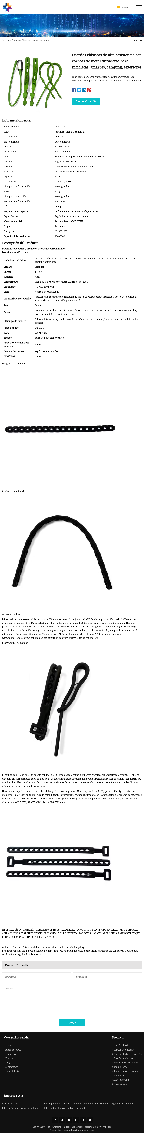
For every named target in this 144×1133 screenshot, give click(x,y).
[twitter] (62, 1120)
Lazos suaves (120, 1084)
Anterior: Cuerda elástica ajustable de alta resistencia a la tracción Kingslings (43, 947)
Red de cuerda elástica (125, 1071)
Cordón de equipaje (124, 1049)
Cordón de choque (123, 1058)
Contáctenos (11, 1066)
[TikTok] (83, 1120)
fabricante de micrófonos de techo (20, 1108)
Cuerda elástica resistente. (36, 40)
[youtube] (90, 1120)
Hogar (7, 40)
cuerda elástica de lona (125, 1062)
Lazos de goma (121, 1079)
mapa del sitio (12, 1071)
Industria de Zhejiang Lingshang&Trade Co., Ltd (112, 1103)
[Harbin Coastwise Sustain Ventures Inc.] (7, 7)
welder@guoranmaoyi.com (81, 1130)
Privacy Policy (104, 1126)
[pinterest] (69, 1120)
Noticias (9, 1058)
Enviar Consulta (86, 101)
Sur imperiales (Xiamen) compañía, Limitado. (68, 1103)
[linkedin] (76, 1120)
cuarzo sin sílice (10, 1103)
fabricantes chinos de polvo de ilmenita (65, 1108)
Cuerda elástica (121, 1045)
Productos (16, 40)
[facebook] (55, 1120)
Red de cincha (120, 1075)
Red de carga (120, 1066)
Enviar (72, 1022)
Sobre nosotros (13, 1049)
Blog (7, 1062)
